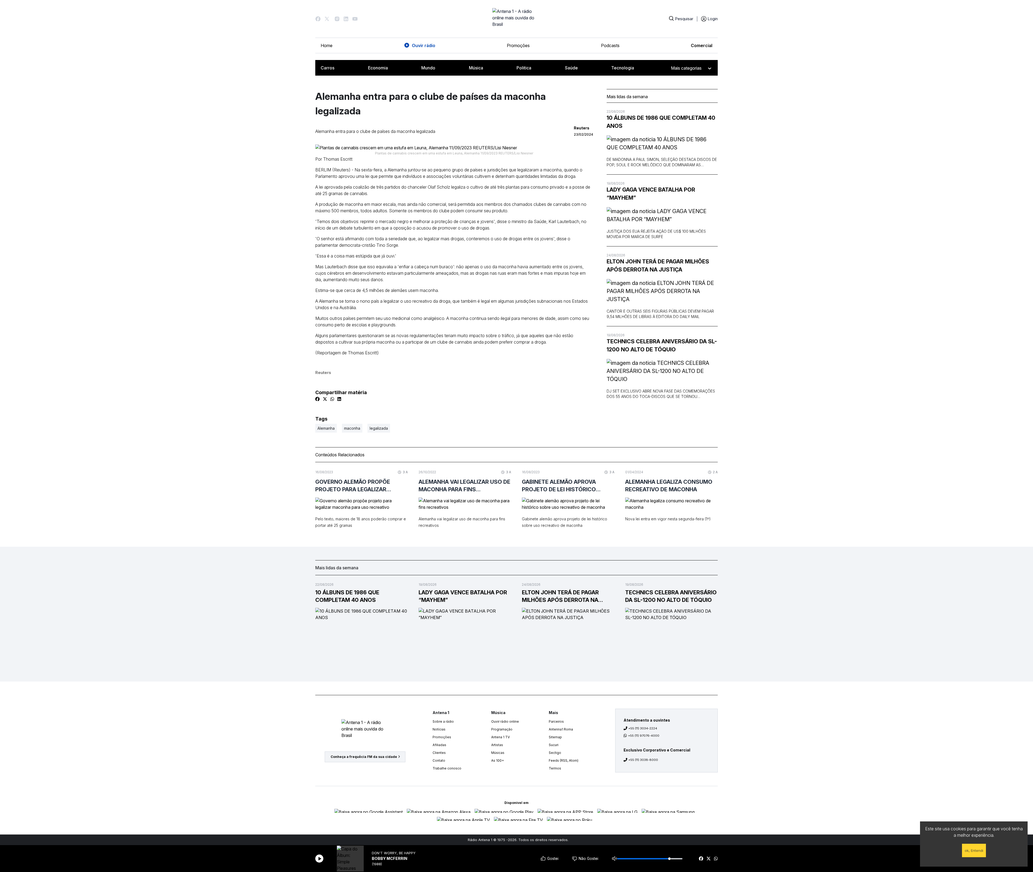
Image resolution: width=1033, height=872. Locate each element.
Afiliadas (439, 745)
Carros (327, 67)
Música (476, 67)
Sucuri (553, 745)
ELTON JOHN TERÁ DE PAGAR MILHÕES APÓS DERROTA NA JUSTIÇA (658, 265)
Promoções (518, 45)
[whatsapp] (716, 858)
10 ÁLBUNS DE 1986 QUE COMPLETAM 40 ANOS (661, 122)
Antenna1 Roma (561, 729)
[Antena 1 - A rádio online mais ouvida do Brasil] (516, 19)
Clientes (439, 753)
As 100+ (497, 760)
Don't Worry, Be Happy (394, 853)
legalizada (379, 428)
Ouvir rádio (423, 45)
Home (326, 45)
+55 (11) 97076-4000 (643, 735)
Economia (378, 67)
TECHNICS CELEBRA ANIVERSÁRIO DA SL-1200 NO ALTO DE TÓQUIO (662, 345)
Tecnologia (622, 67)
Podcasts (610, 45)
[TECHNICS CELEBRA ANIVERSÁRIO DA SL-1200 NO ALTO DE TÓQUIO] (662, 371)
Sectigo (555, 753)
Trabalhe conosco (447, 768)
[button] (318, 19)
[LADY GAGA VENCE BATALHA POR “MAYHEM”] (662, 215)
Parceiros (556, 721)
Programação (501, 729)
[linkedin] (339, 399)
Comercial (701, 45)
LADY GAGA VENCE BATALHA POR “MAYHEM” (651, 193)
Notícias (439, 729)
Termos (555, 768)
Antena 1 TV (500, 737)
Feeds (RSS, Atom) (563, 760)
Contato (439, 760)
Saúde (571, 67)
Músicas (497, 753)
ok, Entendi (974, 850)
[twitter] (708, 858)
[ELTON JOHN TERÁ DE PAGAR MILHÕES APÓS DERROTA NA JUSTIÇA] (662, 291)
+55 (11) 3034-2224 (642, 728)
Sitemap (555, 737)
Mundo (428, 67)
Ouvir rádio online (505, 721)
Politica (523, 67)
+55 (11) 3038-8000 (643, 760)
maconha (352, 428)
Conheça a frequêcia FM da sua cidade (364, 757)
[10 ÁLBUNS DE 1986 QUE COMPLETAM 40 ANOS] (662, 143)
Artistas (497, 745)
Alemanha (326, 428)
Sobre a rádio (443, 721)
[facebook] (701, 858)
